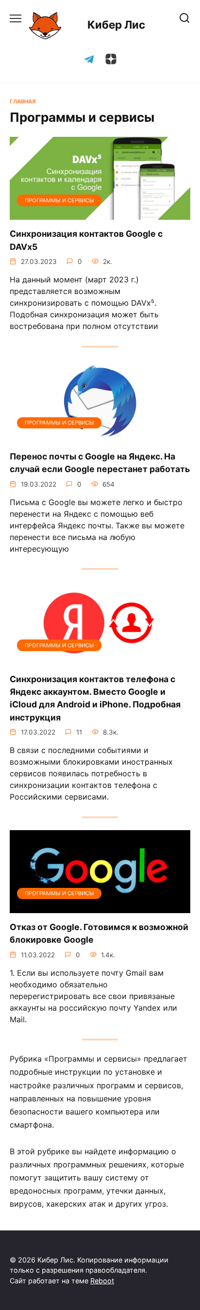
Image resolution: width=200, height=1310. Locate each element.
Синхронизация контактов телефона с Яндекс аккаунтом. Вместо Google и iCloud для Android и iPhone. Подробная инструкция (95, 697)
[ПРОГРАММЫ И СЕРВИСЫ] (100, 214)
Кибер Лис (116, 24)
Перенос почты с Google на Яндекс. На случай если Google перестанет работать (100, 462)
